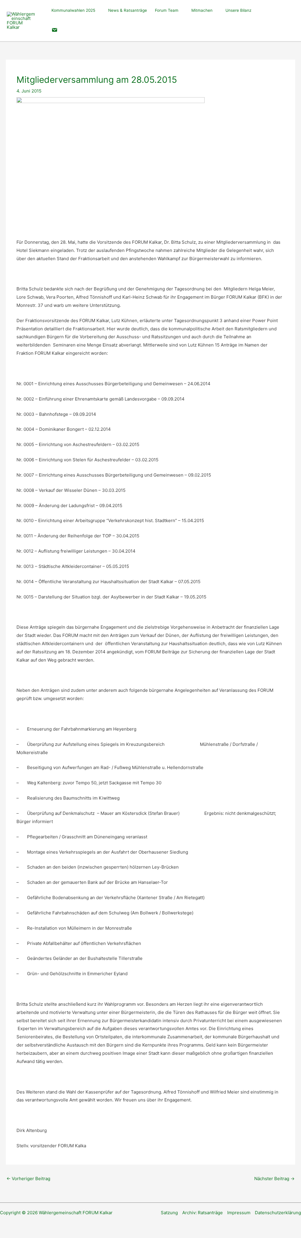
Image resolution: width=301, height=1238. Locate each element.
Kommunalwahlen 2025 (73, 10)
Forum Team (166, 10)
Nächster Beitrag (274, 1178)
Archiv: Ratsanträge (202, 1212)
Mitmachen (202, 10)
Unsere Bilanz (238, 10)
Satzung (169, 1212)
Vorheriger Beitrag (28, 1178)
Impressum (238, 1212)
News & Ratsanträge (127, 10)
